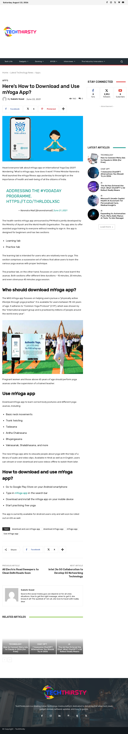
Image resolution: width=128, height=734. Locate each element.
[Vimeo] (119, 3)
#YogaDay (50, 190)
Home (5, 72)
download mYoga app (53, 529)
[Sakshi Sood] (5, 99)
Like (93, 90)
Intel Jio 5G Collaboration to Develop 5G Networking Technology (65, 573)
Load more (105, 226)
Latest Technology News (21, 72)
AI (69, 644)
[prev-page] (4, 660)
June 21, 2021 (60, 210)
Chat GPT (42, 644)
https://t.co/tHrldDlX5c (33, 201)
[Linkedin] (59, 716)
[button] (121, 61)
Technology (15, 644)
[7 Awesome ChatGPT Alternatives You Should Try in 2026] (42, 638)
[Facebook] (107, 3)
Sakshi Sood (17, 99)
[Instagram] (111, 3)
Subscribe (120, 90)
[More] (63, 109)
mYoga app (21, 493)
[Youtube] (123, 3)
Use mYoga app (11, 533)
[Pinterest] (68, 716)
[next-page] (10, 660)
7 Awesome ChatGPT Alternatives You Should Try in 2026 (42, 649)
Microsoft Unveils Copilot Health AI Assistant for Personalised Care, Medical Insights (113, 201)
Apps (37, 72)
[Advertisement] (84, 31)
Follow (107, 90)
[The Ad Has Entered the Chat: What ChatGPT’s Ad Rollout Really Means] (69, 638)
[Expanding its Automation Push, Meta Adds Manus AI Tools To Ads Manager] (93, 214)
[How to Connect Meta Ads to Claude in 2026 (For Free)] (15, 638)
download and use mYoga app (26, 529)
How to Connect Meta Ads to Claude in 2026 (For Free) (15, 649)
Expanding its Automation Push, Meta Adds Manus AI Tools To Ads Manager (113, 216)
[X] (115, 3)
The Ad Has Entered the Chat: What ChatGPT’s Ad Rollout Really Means (70, 649)
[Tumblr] (77, 716)
